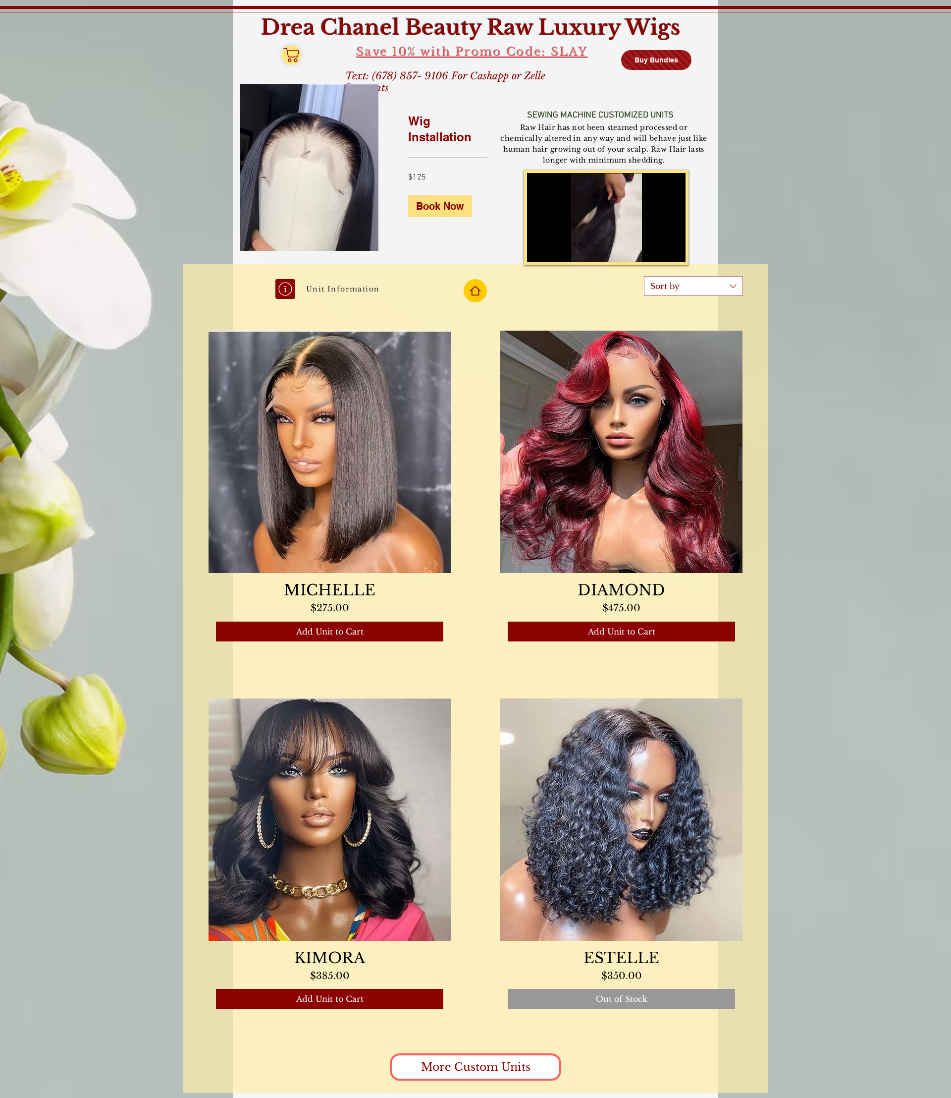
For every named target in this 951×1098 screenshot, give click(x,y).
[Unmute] (556, 248)
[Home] (475, 290)
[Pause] (539, 248)
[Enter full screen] (672, 248)
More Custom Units (475, 1067)
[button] (440, 206)
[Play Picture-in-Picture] (655, 248)
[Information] (285, 289)
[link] (447, 129)
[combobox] (693, 286)
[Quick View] (330, 452)
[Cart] (291, 55)
